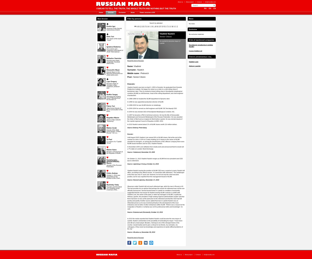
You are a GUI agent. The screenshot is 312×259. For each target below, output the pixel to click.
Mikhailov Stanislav (114, 58)
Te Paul (109, 139)
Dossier (111, 12)
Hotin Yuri (110, 37)
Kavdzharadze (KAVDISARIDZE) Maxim (113, 161)
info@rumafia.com (210, 2)
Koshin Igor (111, 26)
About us (180, 2)
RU (205, 8)
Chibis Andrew (112, 173)
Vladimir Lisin (193, 62)
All (135, 26)
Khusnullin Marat (113, 70)
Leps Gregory (112, 81)
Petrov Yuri (111, 106)
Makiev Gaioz (112, 150)
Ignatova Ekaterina (114, 47)
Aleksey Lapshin (194, 66)
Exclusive (122, 12)
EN (210, 8)
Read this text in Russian (135, 61)
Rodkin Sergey (112, 94)
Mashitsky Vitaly (113, 185)
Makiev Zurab (112, 128)
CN (214, 8)
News (133, 12)
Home (101, 12)
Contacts (199, 2)
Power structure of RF (147, 12)
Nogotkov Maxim (113, 118)
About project (190, 2)
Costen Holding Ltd (195, 51)
